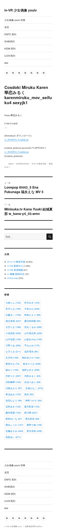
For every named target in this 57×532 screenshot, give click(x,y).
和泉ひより (32, 314)
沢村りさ (13, 376)
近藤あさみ (14, 431)
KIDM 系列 (9, 48)
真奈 (29, 394)
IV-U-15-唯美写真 (39, 163)
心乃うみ (13, 351)
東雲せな (13, 363)
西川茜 (30, 412)
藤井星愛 (13, 412)
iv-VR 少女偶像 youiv (20, 10)
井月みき (32, 302)
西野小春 (34, 425)
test (6, 62)
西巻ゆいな (14, 418)
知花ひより (14, 400)
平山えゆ (32, 345)
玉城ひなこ (34, 388)
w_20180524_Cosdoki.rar (16, 139)
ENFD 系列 (10, 34)
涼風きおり (14, 388)
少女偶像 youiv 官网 (14, 20)
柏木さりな (32, 363)
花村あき (13, 406)
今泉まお (32, 308)
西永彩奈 (32, 418)
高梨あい (13, 437)
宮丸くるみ (33, 327)
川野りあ (13, 345)
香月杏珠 (34, 431)
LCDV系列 (9, 55)
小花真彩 (13, 333)
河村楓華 (13, 382)
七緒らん (13, 302)
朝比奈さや (31, 357)
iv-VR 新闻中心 (15, 265)
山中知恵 (13, 339)
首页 (6, 27)
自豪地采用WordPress (33, 526)
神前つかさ (33, 400)
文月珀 (12, 357)
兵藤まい (13, 314)
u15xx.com (12, 278)
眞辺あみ (13, 394)
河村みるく (32, 376)
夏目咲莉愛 (32, 321)
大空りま (13, 327)
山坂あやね (33, 339)
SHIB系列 (9, 41)
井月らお (13, 308)
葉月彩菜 (32, 406)
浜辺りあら (32, 382)
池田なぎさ (31, 369)
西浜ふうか (14, 425)
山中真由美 (33, 333)
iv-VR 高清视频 (15, 269)
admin (11, 163)
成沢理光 (31, 351)
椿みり (12, 369)
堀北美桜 (13, 321)
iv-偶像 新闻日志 (15, 273)
